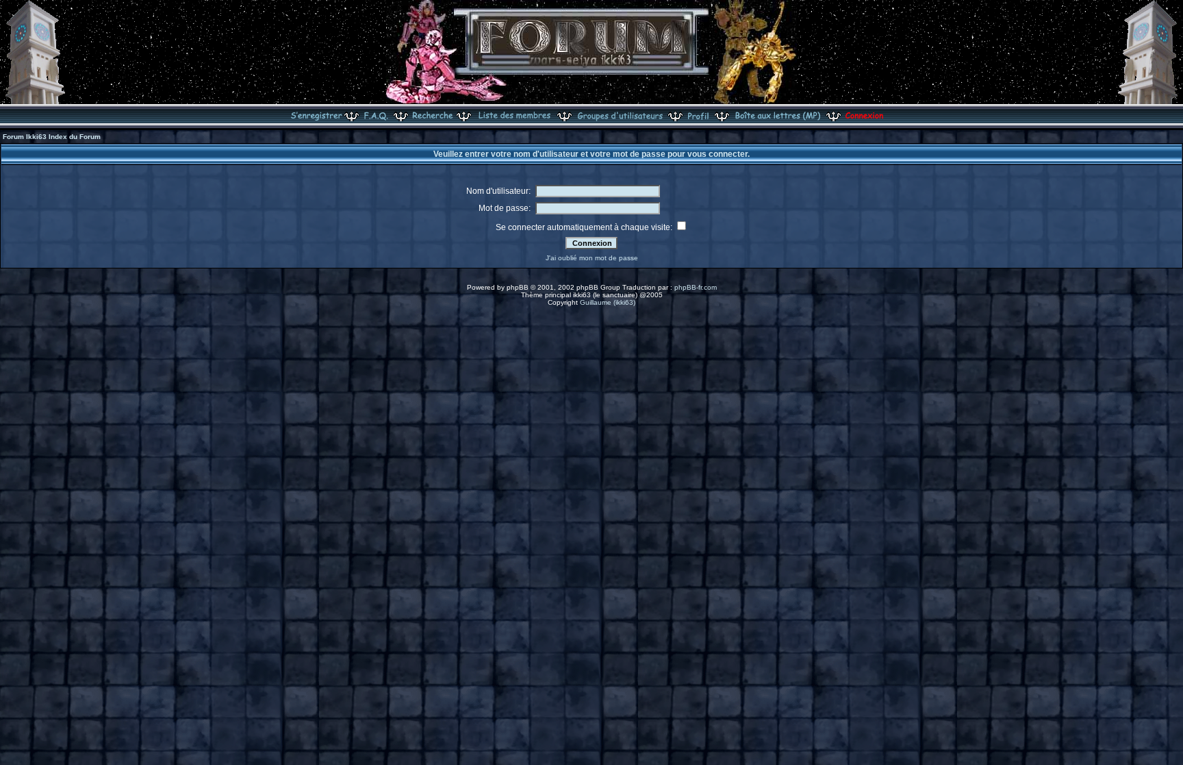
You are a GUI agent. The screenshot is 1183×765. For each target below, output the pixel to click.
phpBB (518, 287)
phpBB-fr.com (695, 287)
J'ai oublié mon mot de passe (592, 258)
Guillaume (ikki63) (607, 302)
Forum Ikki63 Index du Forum (52, 136)
